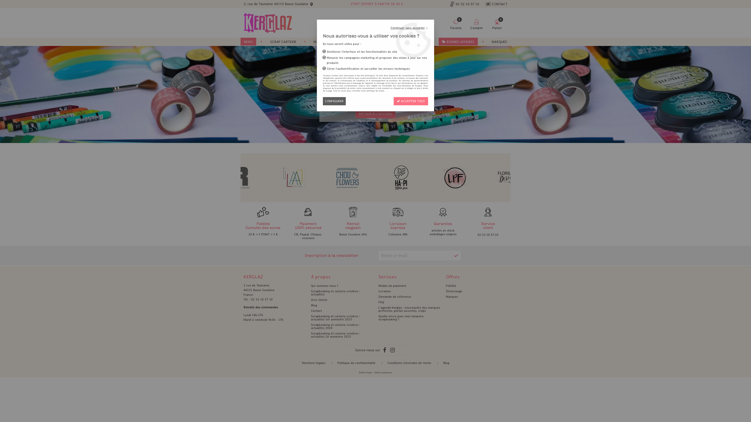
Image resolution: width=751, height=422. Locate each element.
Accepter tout (412, 101)
